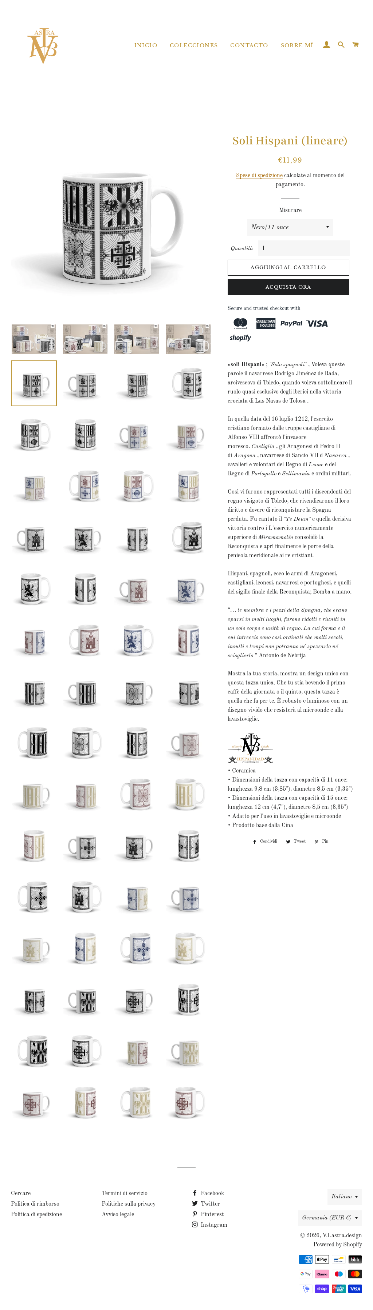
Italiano (341, 1197)
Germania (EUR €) (327, 1218)
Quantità (242, 249)
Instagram (213, 1225)
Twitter (209, 1204)
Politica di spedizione (36, 1215)
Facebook (211, 1194)
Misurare (290, 210)
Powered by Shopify (337, 1245)
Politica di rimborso (35, 1204)
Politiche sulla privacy (129, 1204)
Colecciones (194, 45)
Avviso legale (118, 1215)
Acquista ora (288, 287)
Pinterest (211, 1215)
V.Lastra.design (342, 1236)
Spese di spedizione (259, 176)
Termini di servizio (125, 1194)
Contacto (249, 45)
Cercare (21, 1194)
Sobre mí (297, 45)
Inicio (145, 45)
